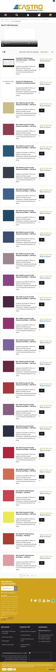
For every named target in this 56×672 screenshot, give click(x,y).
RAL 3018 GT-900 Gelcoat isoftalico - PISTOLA (25, 491)
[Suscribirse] (16, 588)
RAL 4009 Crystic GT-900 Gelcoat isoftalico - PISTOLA (26, 254)
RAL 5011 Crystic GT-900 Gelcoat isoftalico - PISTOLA (26, 427)
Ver (42, 65)
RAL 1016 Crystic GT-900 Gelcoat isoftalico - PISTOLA (26, 513)
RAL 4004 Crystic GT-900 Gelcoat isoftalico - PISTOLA (26, 362)
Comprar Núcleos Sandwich (25, 645)
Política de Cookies (7, 637)
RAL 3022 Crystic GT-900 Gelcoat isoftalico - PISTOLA (26, 470)
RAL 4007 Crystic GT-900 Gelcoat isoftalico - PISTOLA (26, 297)
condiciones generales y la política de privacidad (7, 619)
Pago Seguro (5, 641)
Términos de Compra (8, 644)
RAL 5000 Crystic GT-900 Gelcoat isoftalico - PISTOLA (26, 233)
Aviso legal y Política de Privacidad (8, 632)
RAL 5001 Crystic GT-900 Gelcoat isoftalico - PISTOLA (26, 211)
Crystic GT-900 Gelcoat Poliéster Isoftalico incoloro (26, 82)
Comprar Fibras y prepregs (28, 631)
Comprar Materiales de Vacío (27, 640)
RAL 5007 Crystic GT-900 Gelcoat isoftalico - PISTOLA (26, 190)
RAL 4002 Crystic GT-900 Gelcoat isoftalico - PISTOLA (26, 125)
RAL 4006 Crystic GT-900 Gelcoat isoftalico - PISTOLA (26, 319)
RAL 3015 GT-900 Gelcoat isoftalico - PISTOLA (25, 556)
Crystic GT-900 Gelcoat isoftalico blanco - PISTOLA (25, 59)
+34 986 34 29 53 (45, 641)
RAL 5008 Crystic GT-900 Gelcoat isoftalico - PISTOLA (26, 168)
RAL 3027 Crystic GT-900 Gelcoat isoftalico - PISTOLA (26, 448)
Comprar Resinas (25, 635)
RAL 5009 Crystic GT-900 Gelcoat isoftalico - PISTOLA (26, 147)
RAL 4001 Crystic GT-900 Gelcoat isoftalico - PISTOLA (26, 405)
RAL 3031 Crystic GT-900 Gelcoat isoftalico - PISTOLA (26, 384)
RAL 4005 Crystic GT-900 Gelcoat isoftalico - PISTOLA (26, 341)
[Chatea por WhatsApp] (51, 669)
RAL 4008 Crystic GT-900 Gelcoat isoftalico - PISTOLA (26, 276)
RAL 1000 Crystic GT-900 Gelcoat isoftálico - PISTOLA (26, 103)
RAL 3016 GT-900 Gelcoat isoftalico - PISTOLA (25, 534)
